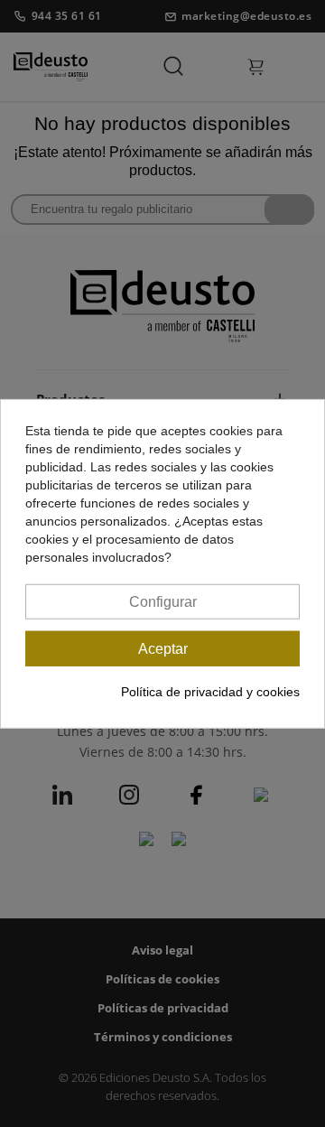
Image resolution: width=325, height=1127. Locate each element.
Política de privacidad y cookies (210, 691)
